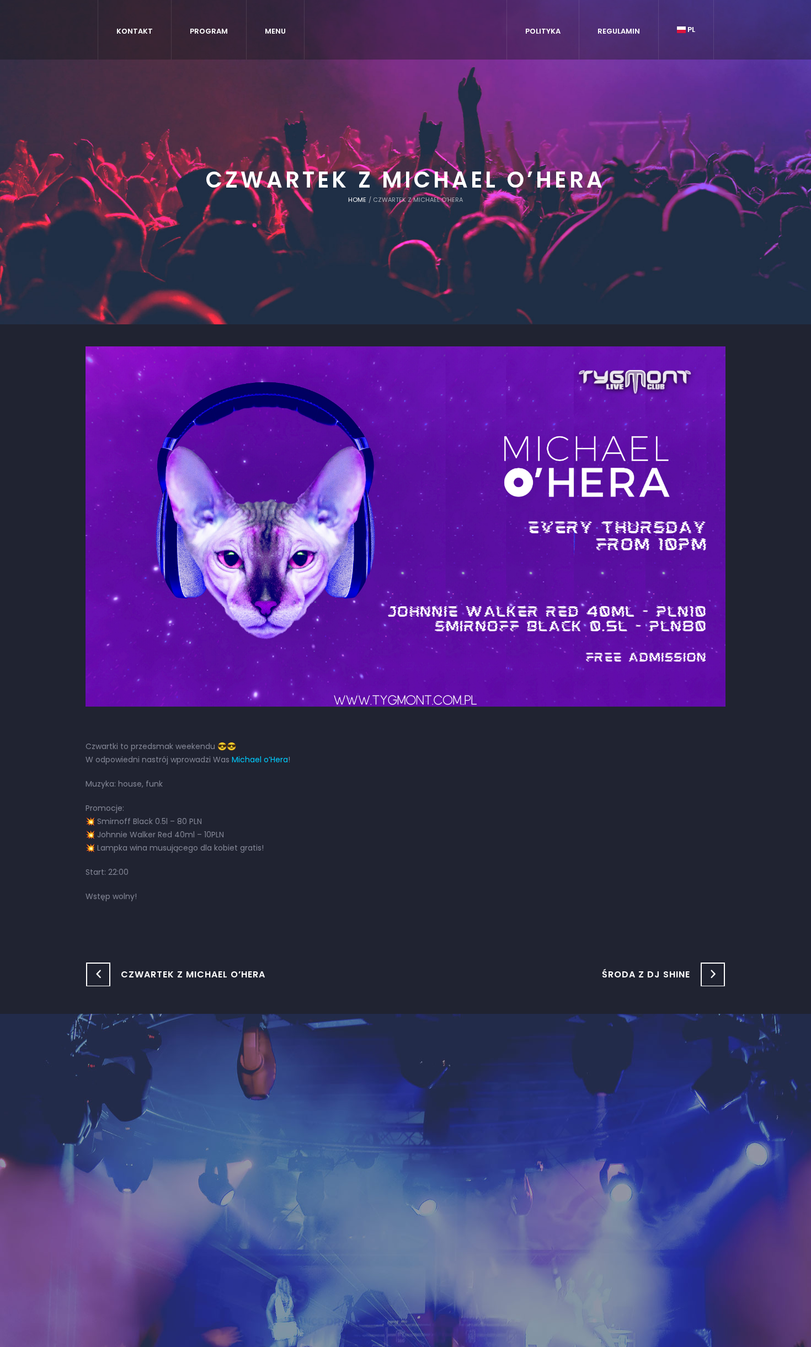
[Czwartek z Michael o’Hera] (405, 525)
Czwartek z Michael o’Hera (193, 974)
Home (357, 199)
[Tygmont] (405, 1153)
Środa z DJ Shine (646, 974)
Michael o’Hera (260, 759)
